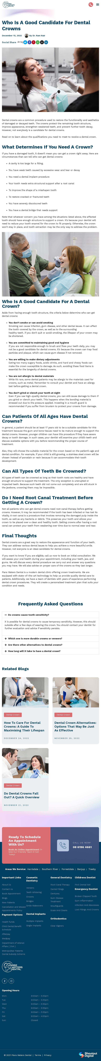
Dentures (54, 893)
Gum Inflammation (84, 900)
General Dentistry (61, 877)
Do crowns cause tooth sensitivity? (28, 615)
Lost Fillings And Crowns (87, 909)
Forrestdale (68, 869)
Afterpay (6, 934)
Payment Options (12, 914)
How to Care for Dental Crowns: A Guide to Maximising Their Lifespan (24, 726)
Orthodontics (58, 918)
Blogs (4, 898)
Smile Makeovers (34, 905)
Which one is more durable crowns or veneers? (35, 638)
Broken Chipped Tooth (86, 896)
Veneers (30, 888)
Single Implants (33, 925)
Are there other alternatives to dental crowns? (35, 645)
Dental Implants (36, 913)
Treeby (92, 869)
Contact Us (7, 889)
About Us (6, 884)
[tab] (50, 615)
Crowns (30, 896)
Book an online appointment (24, 849)
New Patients (8, 902)
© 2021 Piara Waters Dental (18, 1055)
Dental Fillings (57, 889)
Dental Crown (12, 715)
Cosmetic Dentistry (32, 879)
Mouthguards (56, 906)
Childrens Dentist (85, 877)
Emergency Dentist (86, 889)
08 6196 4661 (82, 847)
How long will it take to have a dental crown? (34, 651)
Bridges (30, 901)
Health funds (8, 922)
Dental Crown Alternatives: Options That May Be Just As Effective (75, 726)
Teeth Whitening (34, 892)
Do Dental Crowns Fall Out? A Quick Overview (21, 795)
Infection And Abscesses (87, 905)
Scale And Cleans (58, 910)
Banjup (81, 869)
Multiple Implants (34, 921)
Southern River (50, 869)
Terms (38, 1055)
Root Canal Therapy (60, 884)
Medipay (6, 938)
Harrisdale (32, 869)
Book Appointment (11, 893)
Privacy (47, 1055)
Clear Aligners (57, 926)
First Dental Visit (82, 884)
